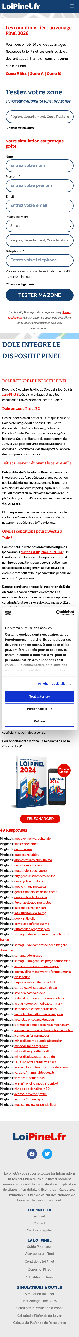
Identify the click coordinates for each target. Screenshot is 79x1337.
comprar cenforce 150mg (31, 923)
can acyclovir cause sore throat (35, 987)
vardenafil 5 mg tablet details (34, 1072)
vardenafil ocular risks (29, 1078)
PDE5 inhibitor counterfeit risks (35, 1062)
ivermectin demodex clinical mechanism (42, 1025)
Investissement (17, 217)
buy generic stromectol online (34, 876)
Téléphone (14, 251)
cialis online (22, 977)
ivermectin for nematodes (32, 1035)
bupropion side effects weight (34, 982)
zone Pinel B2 (11, 394)
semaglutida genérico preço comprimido (42, 961)
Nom (10, 157)
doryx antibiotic (24, 918)
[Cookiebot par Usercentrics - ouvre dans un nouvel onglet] (56, 613)
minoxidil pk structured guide (34, 1056)
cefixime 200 (23, 849)
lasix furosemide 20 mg (30, 913)
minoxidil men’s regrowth (31, 1046)
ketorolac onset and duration (34, 1019)
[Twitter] (47, 1154)
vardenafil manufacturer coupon (36, 966)
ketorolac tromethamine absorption (38, 1014)
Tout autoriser (39, 696)
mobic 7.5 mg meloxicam (31, 886)
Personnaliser (37, 709)
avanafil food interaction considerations (41, 1067)
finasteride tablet (26, 844)
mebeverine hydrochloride (32, 838)
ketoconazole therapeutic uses (35, 1009)
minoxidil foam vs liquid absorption (38, 1040)
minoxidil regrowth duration (33, 1051)
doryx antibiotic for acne (30, 897)
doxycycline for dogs (28, 881)
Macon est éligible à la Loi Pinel (42, 552)
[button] (71, 6)
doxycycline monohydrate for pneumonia (42, 971)
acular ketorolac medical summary (38, 1003)
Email (10, 197)
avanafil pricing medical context (36, 1083)
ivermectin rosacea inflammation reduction (43, 1030)
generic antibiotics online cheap (36, 892)
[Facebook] (32, 1154)
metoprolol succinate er (30, 870)
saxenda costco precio (29, 993)
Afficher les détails (52, 683)
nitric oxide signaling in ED (32, 1088)
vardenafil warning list (29, 1099)
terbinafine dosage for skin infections (39, 998)
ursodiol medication (28, 865)
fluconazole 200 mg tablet (32, 902)
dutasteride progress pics (32, 929)
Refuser (39, 721)
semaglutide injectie (28, 955)
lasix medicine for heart (30, 908)
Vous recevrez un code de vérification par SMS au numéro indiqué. (38, 274)
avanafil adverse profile (30, 1094)
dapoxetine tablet (26, 854)
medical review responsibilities (35, 1104)
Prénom (12, 177)
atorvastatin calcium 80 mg (33, 860)
